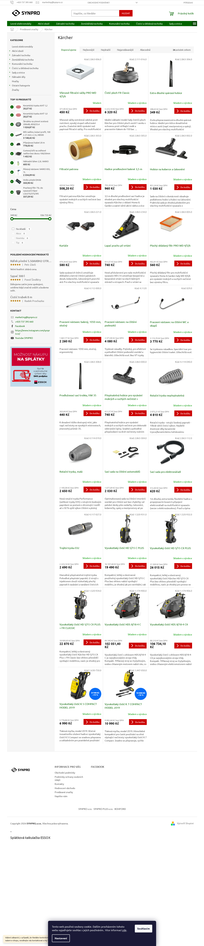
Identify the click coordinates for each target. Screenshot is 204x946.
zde (124, 930)
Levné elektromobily (22, 46)
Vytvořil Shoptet (185, 823)
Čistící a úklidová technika (25, 68)
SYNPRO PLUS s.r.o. (103, 808)
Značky (15, 89)
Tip (19, 242)
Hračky (15, 81)
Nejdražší (105, 49)
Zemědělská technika (23, 59)
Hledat (126, 13)
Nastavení (61, 938)
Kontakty (59, 783)
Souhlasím (143, 928)
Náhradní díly (18, 76)
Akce (20, 233)
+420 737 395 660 (24, 321)
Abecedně (145, 49)
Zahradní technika (21, 55)
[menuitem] (21, 23)
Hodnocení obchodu (65, 788)
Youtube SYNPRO (24, 337)
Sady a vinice (18, 72)
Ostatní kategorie (21, 85)
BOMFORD (120, 808)
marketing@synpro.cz (26, 317)
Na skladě (23, 228)
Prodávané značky (64, 792)
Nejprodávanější (125, 49)
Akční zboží (18, 50)
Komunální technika (22, 63)
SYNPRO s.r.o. (85, 808)
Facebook (20, 325)
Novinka (22, 238)
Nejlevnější (88, 49)
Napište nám (61, 796)
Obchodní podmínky (99, 2)
